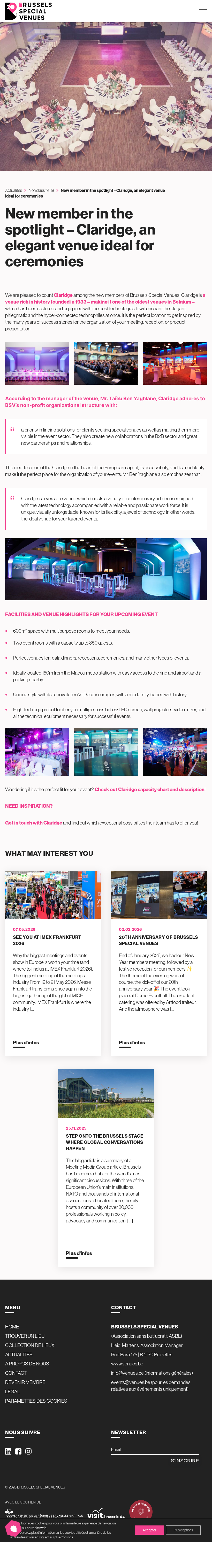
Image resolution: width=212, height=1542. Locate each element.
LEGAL (12, 1391)
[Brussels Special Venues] (28, 11)
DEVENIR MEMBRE (25, 1382)
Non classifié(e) (41, 190)
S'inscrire (185, 1460)
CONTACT (16, 1373)
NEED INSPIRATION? (29, 806)
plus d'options (64, 1537)
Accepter (149, 1530)
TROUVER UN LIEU (24, 1336)
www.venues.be (127, 1363)
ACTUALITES (19, 1354)
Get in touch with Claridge (33, 823)
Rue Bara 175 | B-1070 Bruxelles (141, 1354)
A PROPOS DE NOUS (27, 1363)
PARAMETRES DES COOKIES (36, 1401)
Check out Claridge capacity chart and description (150, 789)
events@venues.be (130, 1382)
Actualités (13, 190)
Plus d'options (183, 1530)
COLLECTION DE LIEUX (29, 1345)
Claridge (63, 295)
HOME (12, 1327)
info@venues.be (127, 1373)
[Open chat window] (13, 1528)
